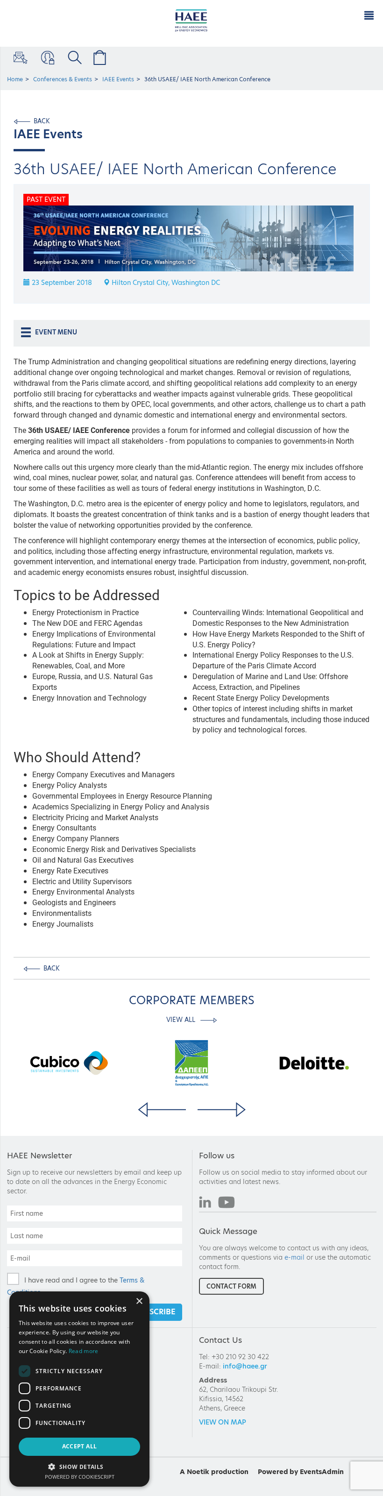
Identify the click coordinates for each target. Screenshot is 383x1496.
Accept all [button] (79, 1446)
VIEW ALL (181, 1019)
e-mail (294, 1257)
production (229, 1471)
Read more (84, 1351)
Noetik (198, 1471)
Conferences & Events (62, 79)
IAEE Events (118, 79)
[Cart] (98, 57)
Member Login (46, 57)
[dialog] (79, 1389)
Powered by (278, 1471)
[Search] (73, 57)
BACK (42, 121)
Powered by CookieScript (79, 1476)
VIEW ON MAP (222, 1422)
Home (15, 79)
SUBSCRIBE (155, 1311)
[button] (79, 1466)
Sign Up (19, 57)
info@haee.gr (245, 1366)
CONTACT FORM (231, 1286)
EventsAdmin (322, 1471)
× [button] (138, 1301)
